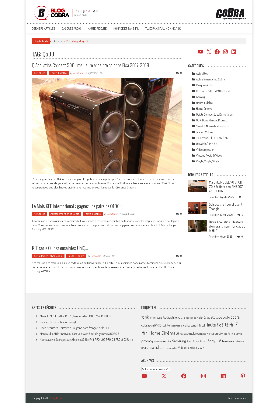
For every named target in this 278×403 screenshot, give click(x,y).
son (197, 341)
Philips (223, 333)
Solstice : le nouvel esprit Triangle (58, 322)
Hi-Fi (234, 324)
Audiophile (170, 317)
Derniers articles (43, 28)
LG (177, 333)
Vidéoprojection (205, 149)
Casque (208, 317)
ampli (152, 317)
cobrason (147, 325)
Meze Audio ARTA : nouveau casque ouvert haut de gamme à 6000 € (80, 334)
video (161, 348)
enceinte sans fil (189, 325)
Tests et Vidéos (204, 132)
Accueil (58, 41)
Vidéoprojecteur (187, 348)
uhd (143, 347)
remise (167, 341)
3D (142, 317)
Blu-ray (180, 318)
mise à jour (184, 333)
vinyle (201, 347)
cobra (235, 317)
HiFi (145, 332)
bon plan (198, 317)
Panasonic (213, 333)
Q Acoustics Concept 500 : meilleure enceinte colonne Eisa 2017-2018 (90, 65)
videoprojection (171, 348)
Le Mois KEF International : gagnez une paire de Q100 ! (77, 206)
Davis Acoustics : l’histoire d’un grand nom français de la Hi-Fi (227, 226)
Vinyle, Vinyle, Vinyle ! (208, 161)
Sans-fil (190, 341)
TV (218, 340)
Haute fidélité (217, 325)
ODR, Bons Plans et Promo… (212, 120)
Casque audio (221, 317)
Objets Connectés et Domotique (214, 114)
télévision (239, 341)
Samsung (179, 340)
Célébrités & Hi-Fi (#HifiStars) (213, 91)
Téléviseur (228, 341)
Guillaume (78, 72)
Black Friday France (236, 398)
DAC (156, 325)
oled (204, 333)
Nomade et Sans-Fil (126, 28)
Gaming (200, 97)
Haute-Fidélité (97, 28)
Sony (211, 340)
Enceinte (164, 325)
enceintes (175, 325)
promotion (157, 341)
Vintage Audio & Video (209, 155)
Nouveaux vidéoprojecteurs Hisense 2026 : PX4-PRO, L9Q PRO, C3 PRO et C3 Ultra (86, 339)
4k (147, 317)
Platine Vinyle (235, 333)
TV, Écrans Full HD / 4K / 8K (163, 28)
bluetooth (188, 317)
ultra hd (152, 347)
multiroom (195, 333)
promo (146, 340)
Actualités (39, 73)
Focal (202, 325)
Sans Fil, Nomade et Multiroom (213, 126)
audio (159, 317)
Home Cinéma (204, 108)
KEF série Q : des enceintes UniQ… (60, 248)
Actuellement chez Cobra (64, 213)
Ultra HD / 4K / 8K (206, 144)
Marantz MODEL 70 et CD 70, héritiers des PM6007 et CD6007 (226, 186)
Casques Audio (71, 28)
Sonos (203, 341)
